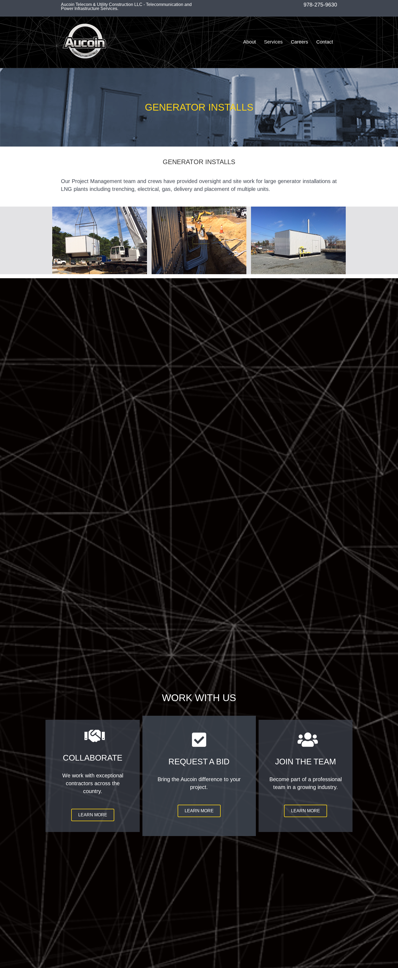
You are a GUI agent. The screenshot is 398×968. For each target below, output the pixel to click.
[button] (92, 815)
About (249, 42)
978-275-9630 (320, 5)
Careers (299, 42)
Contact (324, 42)
